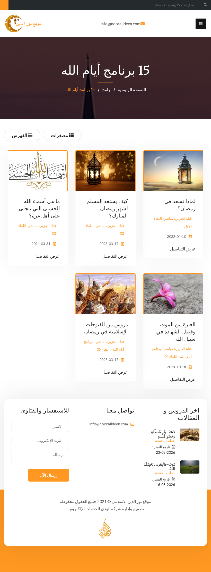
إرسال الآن (48, 475)
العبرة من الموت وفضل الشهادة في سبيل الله (176, 331)
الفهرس (20, 135)
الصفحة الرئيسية (132, 89)
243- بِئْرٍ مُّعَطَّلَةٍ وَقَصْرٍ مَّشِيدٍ (163, 436)
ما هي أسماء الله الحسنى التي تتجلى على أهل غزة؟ (39, 208)
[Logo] (23, 23)
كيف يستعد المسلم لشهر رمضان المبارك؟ (107, 208)
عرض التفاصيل (183, 248)
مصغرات (60, 135)
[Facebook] (4, 5)
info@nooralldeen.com (120, 23)
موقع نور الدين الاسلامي (131, 501)
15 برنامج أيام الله (80, 89)
